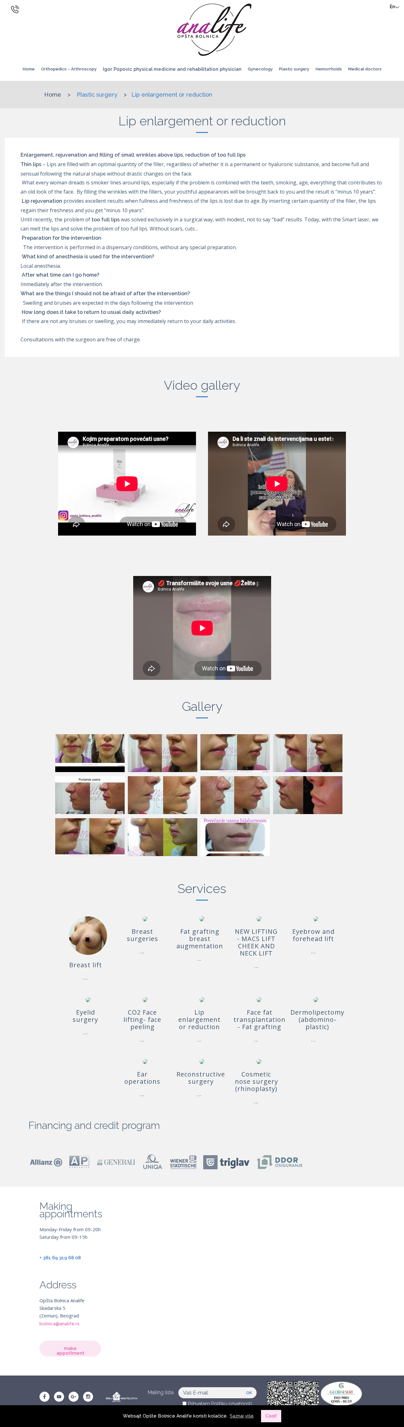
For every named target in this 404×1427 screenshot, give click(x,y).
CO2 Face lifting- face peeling (142, 1019)
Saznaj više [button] (242, 1416)
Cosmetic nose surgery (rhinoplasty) (256, 1081)
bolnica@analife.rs (59, 1324)
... (85, 978)
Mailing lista (161, 1392)
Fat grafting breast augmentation (199, 939)
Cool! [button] (271, 1415)
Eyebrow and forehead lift (313, 935)
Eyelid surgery (85, 1016)
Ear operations (142, 1077)
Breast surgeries (142, 935)
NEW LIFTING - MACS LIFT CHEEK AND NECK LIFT (256, 942)
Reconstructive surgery (200, 1077)
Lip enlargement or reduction (171, 94)
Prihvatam (219, 1403)
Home (29, 69)
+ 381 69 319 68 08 (60, 1258)
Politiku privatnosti (231, 1404)
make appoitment (70, 1351)
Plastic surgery (98, 94)
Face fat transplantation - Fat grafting (260, 1019)
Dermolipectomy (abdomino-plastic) (317, 1019)
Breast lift (85, 964)
